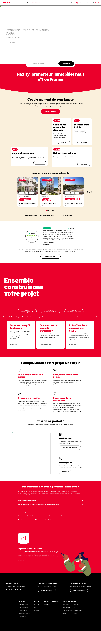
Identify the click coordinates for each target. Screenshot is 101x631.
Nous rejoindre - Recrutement (51, 601)
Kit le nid (64, 616)
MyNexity (97, 2)
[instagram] (15, 589)
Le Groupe (36, 601)
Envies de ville (66, 604)
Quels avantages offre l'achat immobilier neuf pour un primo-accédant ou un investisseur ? (40, 515)
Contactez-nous (68, 623)
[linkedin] (17, 589)
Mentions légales (19, 623)
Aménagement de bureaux (24, 613)
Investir (21, 2)
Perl (74, 607)
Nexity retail (76, 604)
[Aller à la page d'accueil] (6, 2)
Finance (36, 607)
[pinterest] (12, 589)
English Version (47, 604)
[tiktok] (20, 589)
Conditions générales (27, 623)
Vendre (27, 2)
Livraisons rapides (35, 2)
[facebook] (6, 589)
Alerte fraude (83, 2)
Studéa (75, 613)
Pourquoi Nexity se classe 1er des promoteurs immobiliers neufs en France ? (36, 512)
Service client (74, 623)
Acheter (14, 2)
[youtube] (9, 589)
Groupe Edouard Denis (67, 610)
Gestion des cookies (81, 623)
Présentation (37, 604)
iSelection (65, 613)
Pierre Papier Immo (78, 610)
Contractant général (23, 604)
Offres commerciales (49, 623)
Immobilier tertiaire (23, 610)
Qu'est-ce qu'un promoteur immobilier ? (27, 500)
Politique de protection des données (38, 623)
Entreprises (22, 601)
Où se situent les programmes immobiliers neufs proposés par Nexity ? (35, 519)
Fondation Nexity (66, 607)
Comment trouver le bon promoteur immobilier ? (29, 508)
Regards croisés (22, 616)
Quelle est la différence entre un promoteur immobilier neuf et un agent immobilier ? (38, 504)
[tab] (46, 210)
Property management (24, 607)
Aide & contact (90, 2)
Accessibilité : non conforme (59, 623)
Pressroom (36, 610)
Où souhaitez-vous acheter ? (38, 63)
